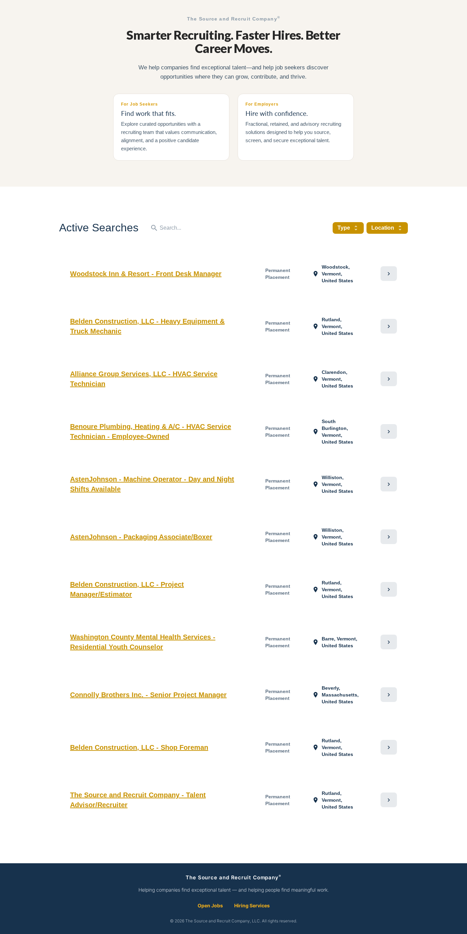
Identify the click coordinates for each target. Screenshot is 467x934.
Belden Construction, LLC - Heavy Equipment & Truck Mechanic (147, 326)
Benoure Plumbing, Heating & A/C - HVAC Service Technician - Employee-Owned (150, 431)
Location (387, 228)
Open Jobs (210, 905)
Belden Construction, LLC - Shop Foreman (139, 747)
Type (348, 228)
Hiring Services (252, 905)
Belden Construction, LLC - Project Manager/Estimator (127, 589)
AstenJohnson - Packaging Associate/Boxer (141, 537)
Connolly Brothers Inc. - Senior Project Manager (148, 695)
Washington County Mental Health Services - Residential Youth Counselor (142, 642)
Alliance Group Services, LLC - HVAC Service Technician (143, 379)
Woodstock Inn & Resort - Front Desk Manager (146, 274)
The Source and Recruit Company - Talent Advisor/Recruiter (138, 800)
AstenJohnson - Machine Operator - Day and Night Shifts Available (152, 484)
